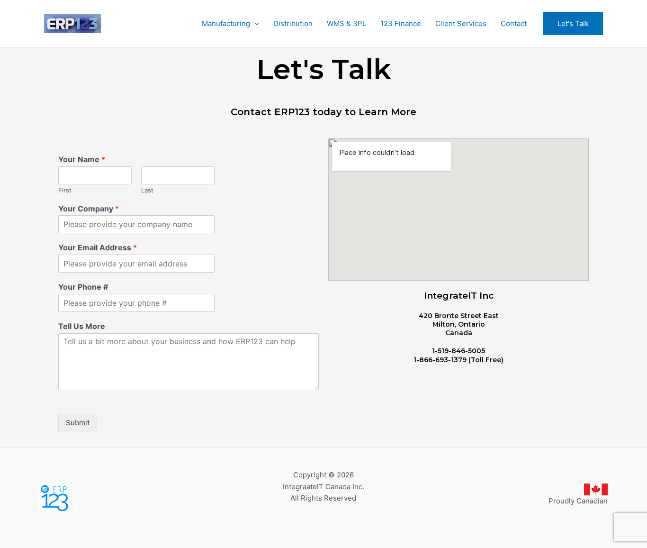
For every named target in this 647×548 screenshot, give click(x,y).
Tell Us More (81, 326)
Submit (78, 422)
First (65, 190)
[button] (254, 23)
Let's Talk (573, 23)
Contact (514, 23)
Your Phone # (83, 287)
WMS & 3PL (346, 23)
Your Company (88, 208)
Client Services (460, 23)
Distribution (293, 23)
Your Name (81, 159)
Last (147, 190)
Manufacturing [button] (226, 23)
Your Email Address (97, 247)
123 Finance (400, 23)
